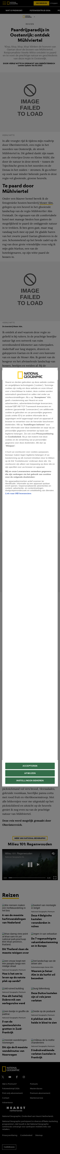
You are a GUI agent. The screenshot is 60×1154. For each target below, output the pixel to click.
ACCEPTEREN (30, 766)
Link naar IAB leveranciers (18, 493)
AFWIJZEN (30, 773)
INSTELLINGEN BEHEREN (30, 781)
